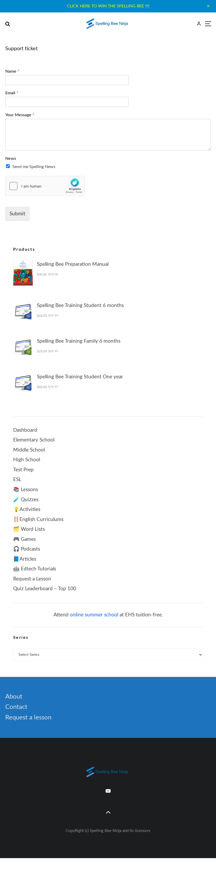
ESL (17, 479)
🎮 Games (24, 539)
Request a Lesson (32, 579)
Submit (17, 213)
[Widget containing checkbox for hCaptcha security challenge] (45, 186)
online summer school (94, 614)
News (10, 158)
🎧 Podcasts (26, 549)
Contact (16, 707)
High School (26, 459)
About (13, 697)
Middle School (29, 450)
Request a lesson (28, 717)
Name (12, 71)
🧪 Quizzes (25, 499)
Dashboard (25, 430)
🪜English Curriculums (38, 519)
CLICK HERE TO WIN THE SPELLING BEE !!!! (108, 6)
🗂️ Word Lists (29, 529)
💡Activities (26, 509)
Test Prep (23, 469)
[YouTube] (108, 791)
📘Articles (24, 559)
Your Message (19, 115)
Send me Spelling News (33, 167)
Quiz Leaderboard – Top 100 (44, 588)
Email (11, 93)
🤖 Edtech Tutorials (34, 568)
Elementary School (33, 440)
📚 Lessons (25, 489)
